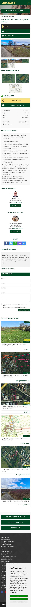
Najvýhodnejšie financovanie (7, 546)
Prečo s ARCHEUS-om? (6, 551)
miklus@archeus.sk (17, 202)
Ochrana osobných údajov (7, 559)
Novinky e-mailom (15, 528)
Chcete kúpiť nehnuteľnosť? (7, 543)
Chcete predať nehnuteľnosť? (7, 541)
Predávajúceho (4, 584)
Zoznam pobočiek (5, 571)
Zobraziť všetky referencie (8, 268)
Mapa (7, 31)
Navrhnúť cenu (17, 100)
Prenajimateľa (4, 585)
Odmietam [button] (18, 599)
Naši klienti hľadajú (5, 539)
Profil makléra (15, 205)
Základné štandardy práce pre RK (8, 556)
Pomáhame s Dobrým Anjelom (15, 517)
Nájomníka (3, 587)
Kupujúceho (3, 582)
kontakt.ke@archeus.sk (17, 228)
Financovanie (9, 36)
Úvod (2, 16)
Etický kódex (4, 554)
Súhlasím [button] (18, 596)
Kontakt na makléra (17, 105)
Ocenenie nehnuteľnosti (15, 522)
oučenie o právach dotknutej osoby (10, 563)
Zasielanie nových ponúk (6, 544)
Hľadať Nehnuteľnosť (16, 11)
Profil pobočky (15, 231)
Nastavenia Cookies (5, 561)
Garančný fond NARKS (6, 553)
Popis (7, 26)
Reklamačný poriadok (6, 558)
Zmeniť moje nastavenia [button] (19, 602)
